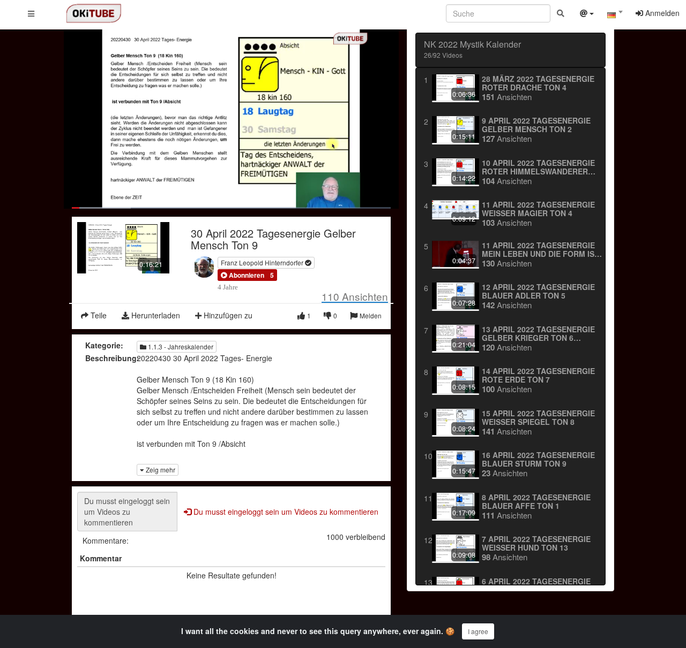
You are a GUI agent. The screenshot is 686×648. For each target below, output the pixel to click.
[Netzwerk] (586, 14)
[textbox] (615, 15)
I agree (478, 631)
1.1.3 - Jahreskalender (179, 346)
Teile (97, 315)
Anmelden (661, 12)
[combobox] (615, 15)
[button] (242, 275)
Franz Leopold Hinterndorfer (263, 262)
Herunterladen (154, 315)
